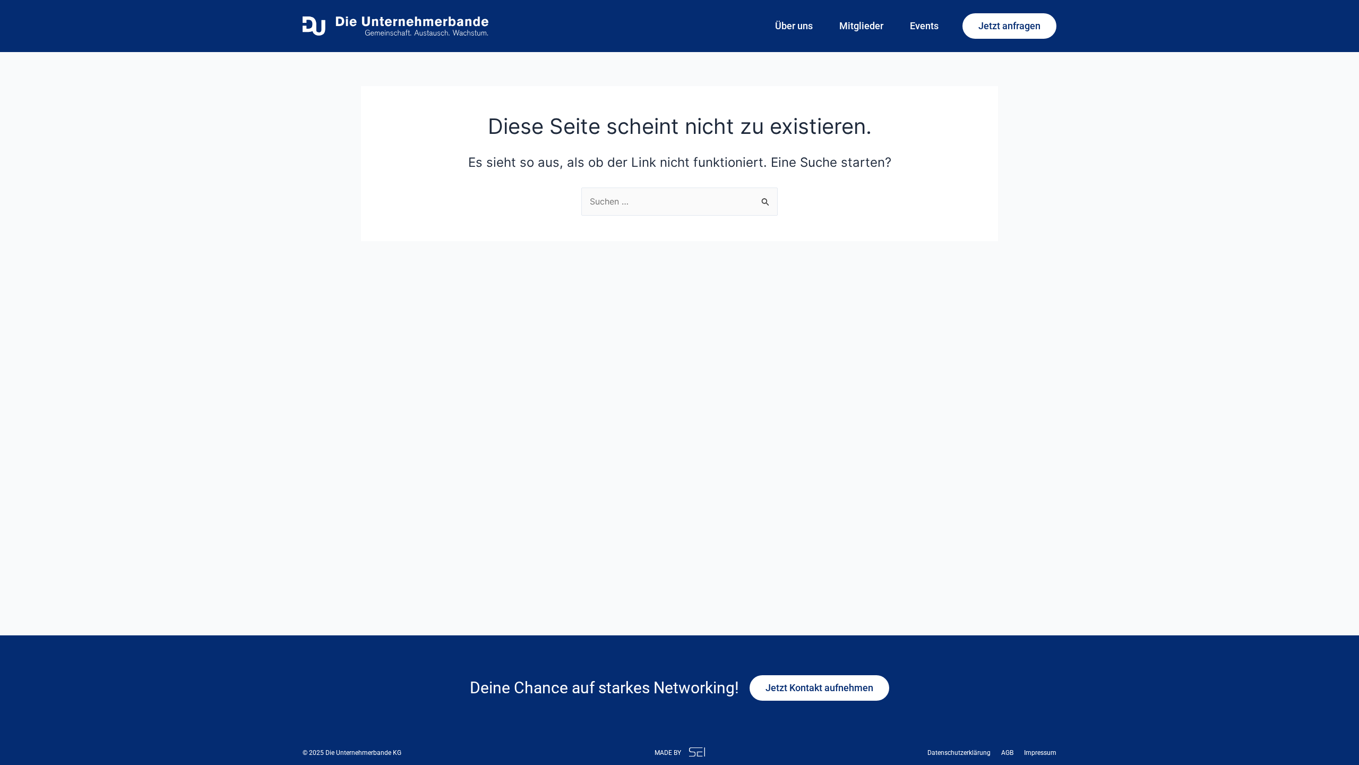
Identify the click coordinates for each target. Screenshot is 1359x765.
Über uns (794, 26)
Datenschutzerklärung (959, 752)
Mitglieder (861, 26)
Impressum (1040, 752)
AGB (1007, 752)
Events (924, 26)
